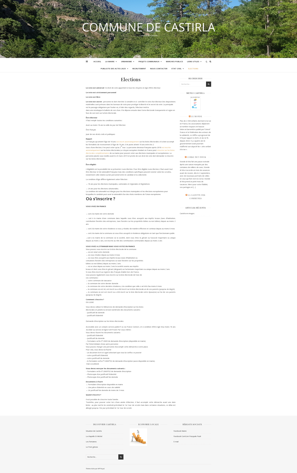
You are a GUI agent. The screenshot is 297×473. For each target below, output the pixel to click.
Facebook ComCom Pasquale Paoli (187, 436)
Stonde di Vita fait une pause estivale (194, 161)
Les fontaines (91, 441)
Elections (193, 68)
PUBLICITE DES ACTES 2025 (113, 68)
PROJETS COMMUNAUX (149, 61)
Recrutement (139, 68)
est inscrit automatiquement (127, 141)
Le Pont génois (92, 447)
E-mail (176, 441)
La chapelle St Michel (94, 436)
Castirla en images (187, 213)
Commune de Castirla (148, 27)
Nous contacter (158, 68)
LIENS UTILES (193, 61)
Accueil (97, 61)
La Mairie (110, 61)
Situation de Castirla (94, 431)
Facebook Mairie (180, 431)
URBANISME (126, 61)
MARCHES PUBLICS (174, 61)
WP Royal (101, 469)
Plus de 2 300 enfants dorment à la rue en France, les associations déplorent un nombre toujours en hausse (195, 124)
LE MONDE (196, 116)
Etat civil (177, 68)
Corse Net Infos (196, 157)
